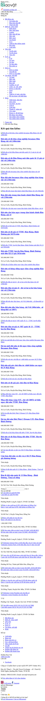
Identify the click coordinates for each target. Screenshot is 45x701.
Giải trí (11, 105)
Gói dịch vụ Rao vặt (10, 10)
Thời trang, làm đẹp (15, 100)
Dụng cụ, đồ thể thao (16, 113)
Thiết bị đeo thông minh (17, 43)
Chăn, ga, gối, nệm (15, 87)
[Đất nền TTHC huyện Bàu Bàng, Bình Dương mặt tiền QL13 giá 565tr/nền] (22, 247)
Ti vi (10, 42)
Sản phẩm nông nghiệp (16, 119)
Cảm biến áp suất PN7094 (9, 495)
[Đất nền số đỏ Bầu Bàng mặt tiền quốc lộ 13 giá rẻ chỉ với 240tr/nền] (22, 154)
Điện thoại (12, 28)
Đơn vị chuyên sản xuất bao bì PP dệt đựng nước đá (18, 582)
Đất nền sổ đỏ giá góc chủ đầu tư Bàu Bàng (19, 383)
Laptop (11, 32)
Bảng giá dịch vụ (10, 640)
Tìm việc (12, 55)
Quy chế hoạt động (11, 642)
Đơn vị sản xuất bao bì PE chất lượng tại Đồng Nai (18, 507)
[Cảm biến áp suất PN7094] (10, 493)
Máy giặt (12, 79)
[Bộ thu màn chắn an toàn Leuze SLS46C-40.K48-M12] (20, 530)
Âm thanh (12, 40)
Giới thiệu (8, 636)
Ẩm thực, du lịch (14, 104)
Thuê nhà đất (13, 25)
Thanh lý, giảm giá (15, 109)
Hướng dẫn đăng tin (11, 649)
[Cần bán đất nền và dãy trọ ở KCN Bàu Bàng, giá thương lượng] (22, 452)
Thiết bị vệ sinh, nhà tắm (17, 94)
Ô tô (10, 58)
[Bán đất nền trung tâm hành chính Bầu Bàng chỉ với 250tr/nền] (22, 191)
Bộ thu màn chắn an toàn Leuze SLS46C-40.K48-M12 (19, 532)
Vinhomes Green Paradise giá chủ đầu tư (14, 595)
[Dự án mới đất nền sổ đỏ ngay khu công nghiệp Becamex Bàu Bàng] (22, 342)
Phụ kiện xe (13, 66)
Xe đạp (11, 62)
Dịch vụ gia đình (14, 73)
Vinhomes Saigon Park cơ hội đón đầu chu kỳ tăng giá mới (20, 545)
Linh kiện (12, 47)
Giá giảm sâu (13, 21)
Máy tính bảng (14, 30)
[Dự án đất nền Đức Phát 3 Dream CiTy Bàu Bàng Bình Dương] (22, 415)
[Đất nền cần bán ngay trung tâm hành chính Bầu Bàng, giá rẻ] (22, 208)
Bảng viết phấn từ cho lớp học (11, 520)
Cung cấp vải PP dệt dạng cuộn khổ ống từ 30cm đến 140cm (21, 557)
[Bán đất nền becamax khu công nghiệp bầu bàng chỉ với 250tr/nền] (22, 173)
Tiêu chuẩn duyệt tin (12, 644)
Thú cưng (12, 102)
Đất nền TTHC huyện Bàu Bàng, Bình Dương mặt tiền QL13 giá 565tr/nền (21, 252)
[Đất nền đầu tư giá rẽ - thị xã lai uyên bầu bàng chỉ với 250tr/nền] (22, 284)
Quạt (10, 90)
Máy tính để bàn (14, 34)
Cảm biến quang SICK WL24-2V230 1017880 (16, 607)
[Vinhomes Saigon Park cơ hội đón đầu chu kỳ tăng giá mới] (21, 543)
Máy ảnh (12, 36)
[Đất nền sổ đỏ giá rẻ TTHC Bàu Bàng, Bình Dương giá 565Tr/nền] (22, 228)
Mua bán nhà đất (14, 23)
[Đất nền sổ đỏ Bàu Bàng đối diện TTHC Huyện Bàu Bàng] (21, 432)
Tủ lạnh (11, 77)
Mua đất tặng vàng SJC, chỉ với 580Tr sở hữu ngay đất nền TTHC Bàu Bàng (21, 401)
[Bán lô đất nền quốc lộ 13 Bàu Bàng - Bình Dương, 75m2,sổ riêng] (22, 471)
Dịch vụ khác (13, 70)
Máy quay (12, 38)
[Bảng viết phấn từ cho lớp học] (11, 518)
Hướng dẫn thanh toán (12, 651)
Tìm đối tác (13, 72)
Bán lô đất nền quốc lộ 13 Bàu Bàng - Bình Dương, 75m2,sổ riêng (19, 476)
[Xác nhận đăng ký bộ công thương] (13, 678)
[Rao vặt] (9, 7)
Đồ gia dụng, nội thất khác (18, 96)
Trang (3, 489)
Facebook (8, 662)
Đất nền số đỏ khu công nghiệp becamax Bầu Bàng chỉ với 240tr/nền (20, 140)
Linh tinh (12, 107)
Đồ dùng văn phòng (15, 115)
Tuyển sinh (13, 51)
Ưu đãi (7, 646)
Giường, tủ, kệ (14, 85)
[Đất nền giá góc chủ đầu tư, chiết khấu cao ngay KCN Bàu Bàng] (22, 361)
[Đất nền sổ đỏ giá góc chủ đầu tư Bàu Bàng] (16, 379)
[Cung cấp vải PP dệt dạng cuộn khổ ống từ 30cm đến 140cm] (22, 555)
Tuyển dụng (13, 53)
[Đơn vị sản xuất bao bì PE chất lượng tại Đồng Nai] (18, 505)
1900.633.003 (5, 657)
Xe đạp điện (13, 64)
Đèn (10, 92)
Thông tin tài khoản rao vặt (14, 647)
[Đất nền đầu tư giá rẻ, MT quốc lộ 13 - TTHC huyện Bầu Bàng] (22, 322)
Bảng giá (8, 638)
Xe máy (11, 60)
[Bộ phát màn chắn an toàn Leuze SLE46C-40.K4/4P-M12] (21, 568)
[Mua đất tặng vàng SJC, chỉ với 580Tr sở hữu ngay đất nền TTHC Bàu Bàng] (22, 396)
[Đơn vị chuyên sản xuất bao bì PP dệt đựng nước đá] (19, 580)
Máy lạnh (12, 81)
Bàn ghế (12, 83)
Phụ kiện (12, 45)
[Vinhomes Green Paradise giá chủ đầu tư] (15, 593)
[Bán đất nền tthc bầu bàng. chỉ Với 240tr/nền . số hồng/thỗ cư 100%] (22, 303)
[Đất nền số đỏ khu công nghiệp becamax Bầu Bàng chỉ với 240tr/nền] (22, 135)
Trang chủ (8, 122)
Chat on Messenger (19, 699)
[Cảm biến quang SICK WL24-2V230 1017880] (17, 605)
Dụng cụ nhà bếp (15, 88)
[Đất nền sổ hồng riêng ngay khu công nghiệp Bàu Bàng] (20, 264)
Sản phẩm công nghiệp (16, 117)
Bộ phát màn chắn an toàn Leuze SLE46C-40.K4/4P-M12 (20, 570)
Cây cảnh (12, 111)
